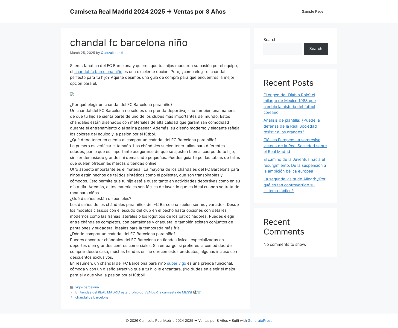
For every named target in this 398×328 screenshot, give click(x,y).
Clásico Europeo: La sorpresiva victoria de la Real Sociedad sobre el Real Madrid (295, 146)
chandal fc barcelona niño (98, 71)
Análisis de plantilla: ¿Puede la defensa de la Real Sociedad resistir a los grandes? (291, 126)
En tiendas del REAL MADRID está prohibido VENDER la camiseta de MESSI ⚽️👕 (138, 292)
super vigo (176, 263)
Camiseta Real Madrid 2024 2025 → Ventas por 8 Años (148, 11)
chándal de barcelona (91, 297)
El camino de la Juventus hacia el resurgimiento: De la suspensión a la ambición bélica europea (294, 165)
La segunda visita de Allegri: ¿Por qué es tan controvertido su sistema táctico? (294, 185)
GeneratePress (260, 320)
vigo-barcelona (87, 287)
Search (269, 39)
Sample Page (312, 11)
